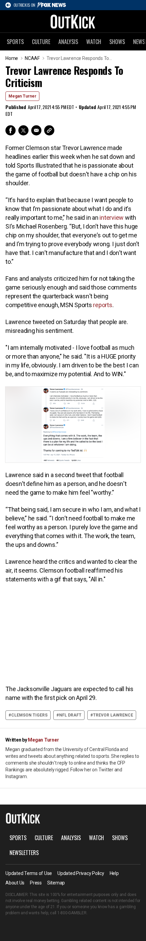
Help (114, 873)
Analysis (68, 42)
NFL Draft (70, 715)
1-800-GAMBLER (72, 913)
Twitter (23, 130)
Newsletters (24, 853)
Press (36, 882)
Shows (117, 42)
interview (111, 217)
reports (102, 304)
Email (36, 130)
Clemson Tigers (29, 715)
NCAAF (32, 58)
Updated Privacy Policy (80, 873)
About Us (14, 882)
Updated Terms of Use (28, 873)
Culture (41, 42)
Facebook (10, 130)
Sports (15, 42)
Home (11, 58)
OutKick (73, 21)
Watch (93, 42)
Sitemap (56, 882)
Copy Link (49, 130)
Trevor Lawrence (113, 715)
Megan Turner (22, 96)
